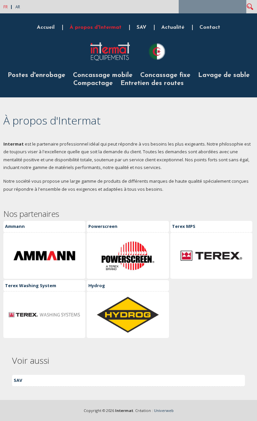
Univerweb (164, 410)
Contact (209, 27)
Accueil (46, 27)
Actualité (172, 27)
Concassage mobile (103, 75)
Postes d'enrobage (36, 75)
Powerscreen (102, 226)
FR (5, 6)
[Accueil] (110, 60)
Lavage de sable (224, 75)
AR (17, 6)
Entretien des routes (152, 83)
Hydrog (96, 285)
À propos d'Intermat (95, 27)
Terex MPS (183, 226)
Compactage (93, 83)
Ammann (15, 226)
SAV (141, 27)
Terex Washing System (30, 285)
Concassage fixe (165, 75)
